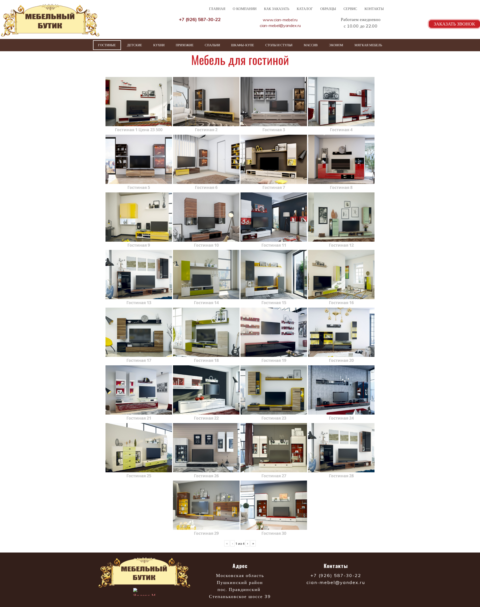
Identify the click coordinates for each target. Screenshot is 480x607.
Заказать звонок (454, 24)
